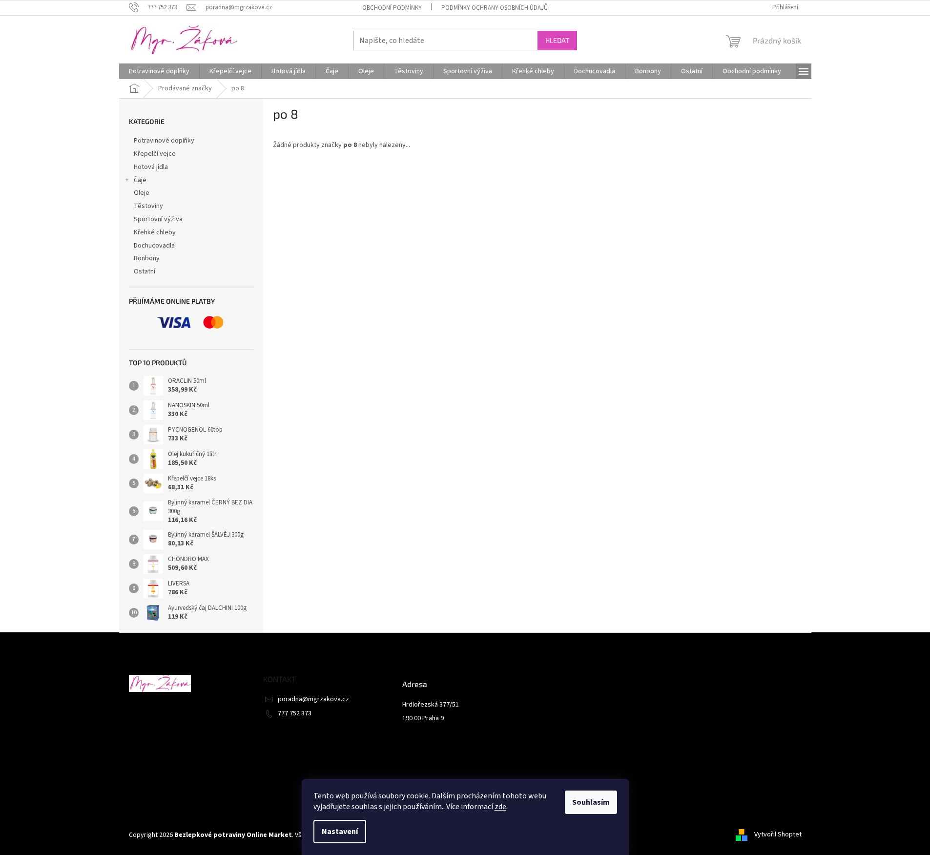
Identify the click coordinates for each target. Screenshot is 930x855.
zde (500, 806)
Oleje (141, 193)
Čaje (140, 180)
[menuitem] (159, 71)
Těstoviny (148, 206)
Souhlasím (591, 802)
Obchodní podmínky (392, 7)
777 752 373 (294, 713)
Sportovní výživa (158, 219)
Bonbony (147, 258)
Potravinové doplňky (164, 141)
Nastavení (340, 831)
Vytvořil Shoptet (778, 835)
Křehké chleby (155, 232)
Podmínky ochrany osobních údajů (494, 7)
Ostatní (144, 271)
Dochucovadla (154, 245)
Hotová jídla (151, 167)
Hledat (557, 40)
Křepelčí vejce (155, 154)
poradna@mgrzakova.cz (313, 699)
